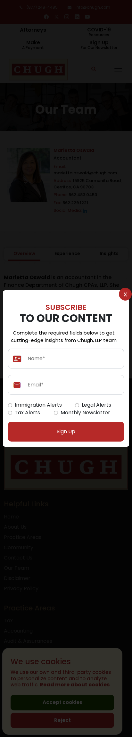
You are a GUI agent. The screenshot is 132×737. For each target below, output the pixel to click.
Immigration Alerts (38, 405)
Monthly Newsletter (85, 412)
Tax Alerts (27, 412)
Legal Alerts (96, 405)
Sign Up (66, 431)
